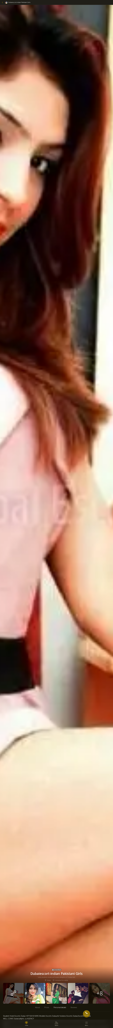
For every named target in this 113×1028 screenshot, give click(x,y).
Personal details (60, 1007)
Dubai (49, 980)
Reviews (74, 1007)
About (37, 1007)
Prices (46, 1007)
